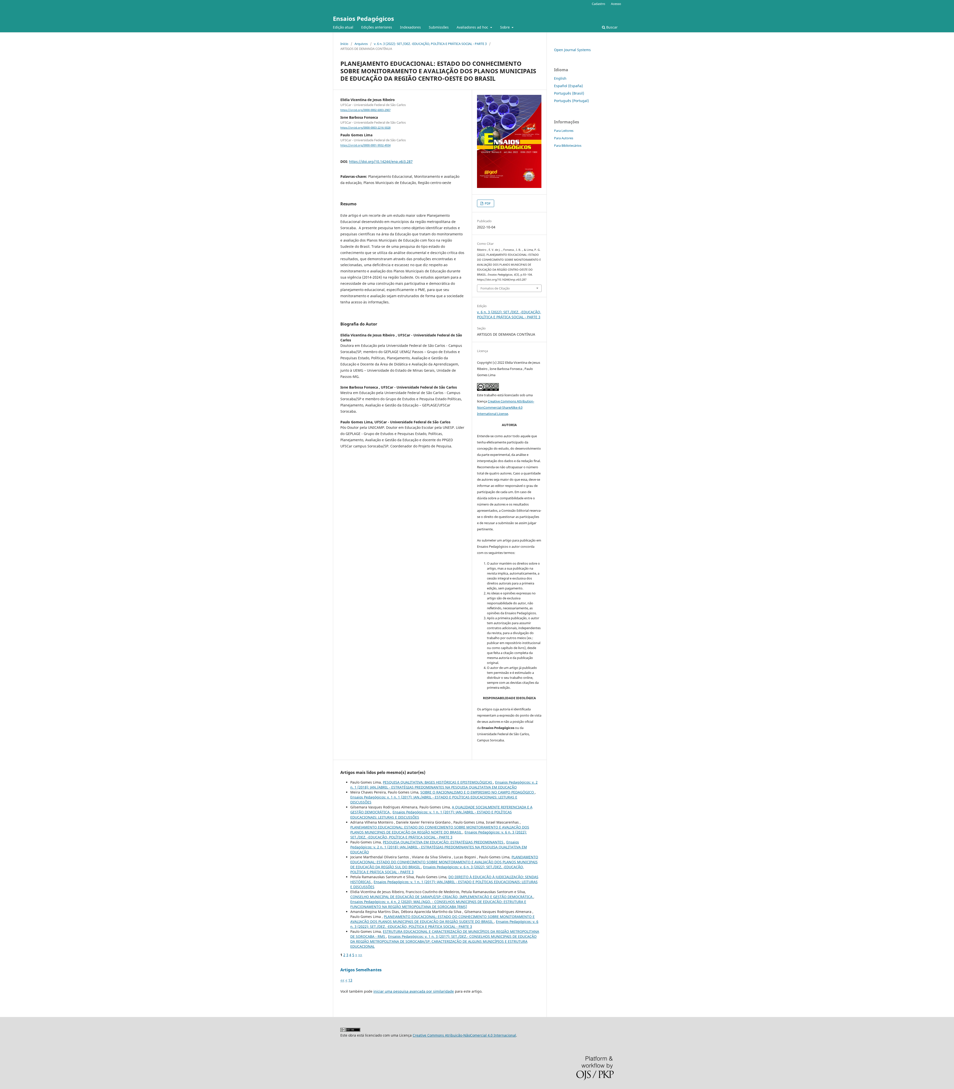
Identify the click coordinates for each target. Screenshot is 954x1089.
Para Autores (563, 138)
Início (344, 43)
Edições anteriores (376, 27)
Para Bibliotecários (567, 145)
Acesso (616, 3)
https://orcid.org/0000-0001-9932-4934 (365, 145)
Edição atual (343, 27)
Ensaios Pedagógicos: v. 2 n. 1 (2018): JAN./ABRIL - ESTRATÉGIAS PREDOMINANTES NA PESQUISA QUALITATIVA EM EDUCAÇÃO (444, 785)
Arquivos (361, 43)
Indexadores (410, 27)
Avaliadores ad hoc (473, 27)
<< (342, 980)
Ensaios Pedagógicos (363, 18)
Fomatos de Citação (495, 288)
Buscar (611, 27)
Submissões (439, 27)
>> (360, 954)
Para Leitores (563, 130)
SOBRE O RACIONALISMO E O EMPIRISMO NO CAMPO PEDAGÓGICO (477, 792)
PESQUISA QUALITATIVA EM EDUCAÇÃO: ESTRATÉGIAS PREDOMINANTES (443, 842)
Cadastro (598, 3)
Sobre (505, 27)
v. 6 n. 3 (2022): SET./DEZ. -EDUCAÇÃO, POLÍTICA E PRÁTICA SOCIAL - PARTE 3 (430, 43)
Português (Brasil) (569, 93)
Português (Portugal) (571, 100)
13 (350, 980)
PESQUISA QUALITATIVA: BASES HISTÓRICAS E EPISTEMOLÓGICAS (438, 782)
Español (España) (568, 85)
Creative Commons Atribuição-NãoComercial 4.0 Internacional (464, 1035)
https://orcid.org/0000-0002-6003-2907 (365, 110)
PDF (487, 203)
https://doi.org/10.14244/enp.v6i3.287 (381, 161)
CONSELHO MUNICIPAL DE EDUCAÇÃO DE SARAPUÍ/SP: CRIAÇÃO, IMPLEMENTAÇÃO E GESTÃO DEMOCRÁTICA (441, 896)
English (560, 78)
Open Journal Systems (572, 49)
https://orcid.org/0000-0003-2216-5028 (365, 127)
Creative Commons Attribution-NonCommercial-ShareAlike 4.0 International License (505, 407)
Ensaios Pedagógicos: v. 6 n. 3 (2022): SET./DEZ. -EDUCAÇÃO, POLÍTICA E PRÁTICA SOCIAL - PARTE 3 (438, 834)
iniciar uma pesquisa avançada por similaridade (413, 991)
